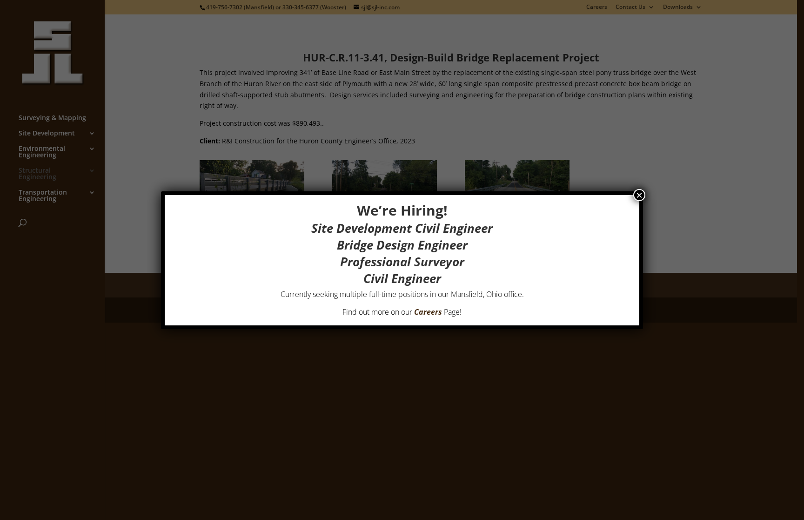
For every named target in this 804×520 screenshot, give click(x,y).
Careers (428, 312)
